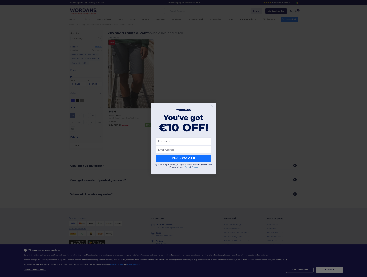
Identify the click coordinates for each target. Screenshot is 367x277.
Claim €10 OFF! (183, 158)
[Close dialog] (212, 106)
